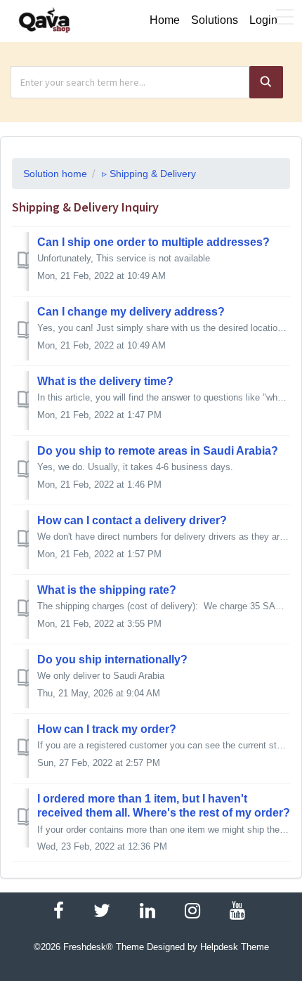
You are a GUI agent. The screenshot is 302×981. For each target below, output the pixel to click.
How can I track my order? (106, 729)
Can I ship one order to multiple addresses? (153, 242)
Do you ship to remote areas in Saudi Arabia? (157, 451)
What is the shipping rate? (106, 590)
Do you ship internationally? (112, 659)
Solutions (214, 20)
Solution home (55, 173)
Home (165, 20)
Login (263, 20)
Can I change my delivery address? (131, 312)
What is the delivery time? (105, 381)
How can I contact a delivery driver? (132, 520)
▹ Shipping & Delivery (149, 173)
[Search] (266, 82)
